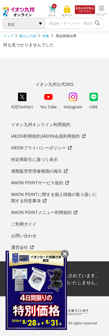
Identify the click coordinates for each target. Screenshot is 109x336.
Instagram (73, 106)
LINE (93, 106)
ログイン (67, 15)
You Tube (48, 106)
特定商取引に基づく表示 (34, 159)
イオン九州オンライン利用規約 (40, 124)
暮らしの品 (28, 35)
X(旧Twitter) (22, 106)
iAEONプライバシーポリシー (38, 147)
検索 (97, 23)
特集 (45, 35)
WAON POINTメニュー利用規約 (41, 212)
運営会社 (19, 247)
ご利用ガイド (24, 224)
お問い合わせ (24, 235)
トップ (8, 35)
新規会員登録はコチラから (85, 9)
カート (52, 15)
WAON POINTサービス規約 (37, 182)
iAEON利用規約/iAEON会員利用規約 (45, 136)
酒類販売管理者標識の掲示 (36, 171)
